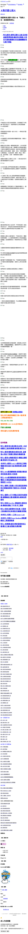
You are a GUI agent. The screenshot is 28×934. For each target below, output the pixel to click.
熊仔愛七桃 (6, 909)
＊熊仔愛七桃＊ (8, 10)
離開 (8, 931)
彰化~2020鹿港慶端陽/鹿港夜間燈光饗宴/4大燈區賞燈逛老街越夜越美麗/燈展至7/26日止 (14, 480)
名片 (4, 29)
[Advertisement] (14, 104)
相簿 (4, 26)
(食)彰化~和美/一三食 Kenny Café (13, 515)
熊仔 (2, 536)
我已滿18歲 (3, 931)
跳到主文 (3, 14)
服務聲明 (14, 915)
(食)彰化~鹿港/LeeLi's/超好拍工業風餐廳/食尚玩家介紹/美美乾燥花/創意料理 (14, 466)
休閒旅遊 (12, 23)
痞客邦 (8, 544)
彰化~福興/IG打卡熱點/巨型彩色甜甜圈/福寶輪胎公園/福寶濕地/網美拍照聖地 (14, 497)
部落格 (5, 27)
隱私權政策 (24, 913)
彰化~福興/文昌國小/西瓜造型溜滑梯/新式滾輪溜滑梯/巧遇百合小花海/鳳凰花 (14, 488)
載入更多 (3, 554)
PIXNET (6, 913)
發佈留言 (3, 563)
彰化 (10, 549)
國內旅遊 (11, 548)
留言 (11, 544)
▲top (2, 552)
